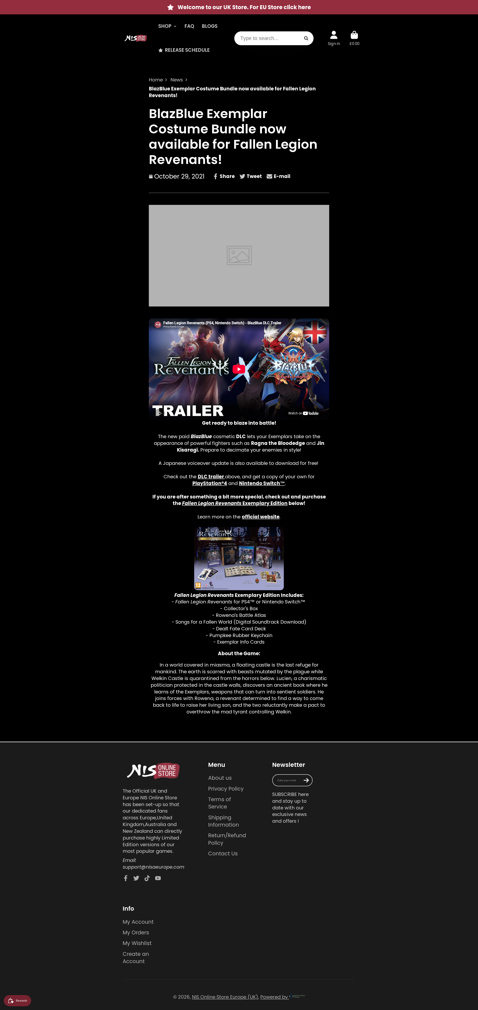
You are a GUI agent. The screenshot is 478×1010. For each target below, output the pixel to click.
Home (156, 80)
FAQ (189, 26)
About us (220, 778)
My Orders (136, 932)
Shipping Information (223, 821)
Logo (136, 38)
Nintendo (250, 483)
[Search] (306, 38)
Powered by (274, 997)
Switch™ (274, 483)
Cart (354, 38)
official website (261, 516)
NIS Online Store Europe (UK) (225, 997)
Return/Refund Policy (227, 839)
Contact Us (223, 853)
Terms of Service (219, 803)
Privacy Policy (226, 788)
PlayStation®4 (209, 483)
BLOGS (210, 26)
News (176, 80)
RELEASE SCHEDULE (187, 50)
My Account (138, 922)
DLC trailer (211, 476)
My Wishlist (137, 943)
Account (334, 38)
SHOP (164, 26)
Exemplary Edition (235, 503)
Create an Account (136, 957)
